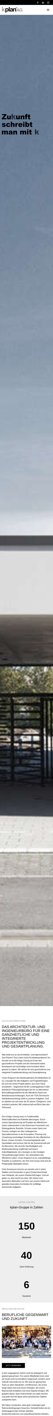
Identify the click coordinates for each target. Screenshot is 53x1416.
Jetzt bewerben (13, 1365)
